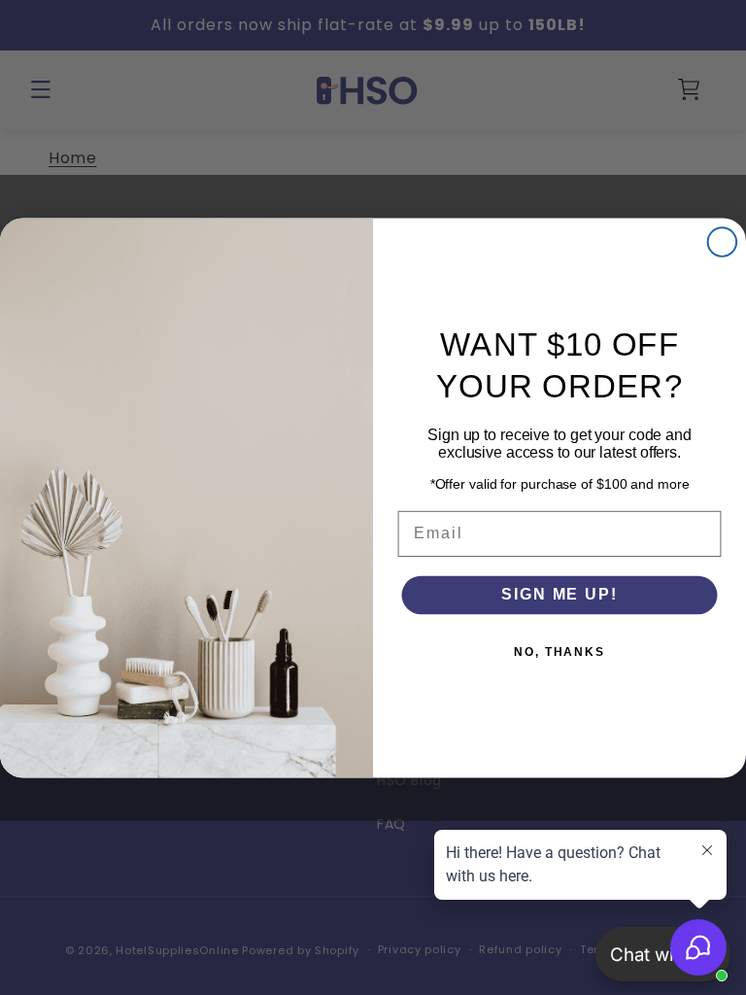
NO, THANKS (559, 652)
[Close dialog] (722, 242)
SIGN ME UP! (559, 594)
